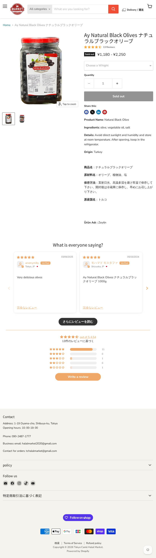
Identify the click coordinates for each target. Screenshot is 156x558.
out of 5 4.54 (88, 337)
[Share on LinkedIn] (98, 112)
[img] (25, 257)
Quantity (89, 75)
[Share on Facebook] (86, 112)
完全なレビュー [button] (27, 308)
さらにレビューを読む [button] (78, 322)
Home (6, 25)
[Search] (113, 9)
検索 (57, 543)
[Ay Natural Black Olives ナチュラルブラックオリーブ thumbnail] (8, 119)
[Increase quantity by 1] (117, 83)
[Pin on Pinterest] (104, 112)
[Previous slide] (9, 288)
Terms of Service (73, 543)
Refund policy (93, 543)
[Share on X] (92, 112)
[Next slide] (147, 288)
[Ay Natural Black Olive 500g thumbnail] (22, 119)
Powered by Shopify (78, 551)
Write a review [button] (78, 377)
